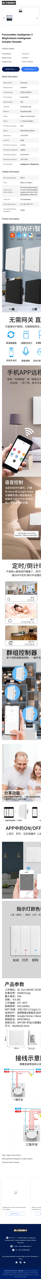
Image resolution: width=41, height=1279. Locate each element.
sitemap (20, 1271)
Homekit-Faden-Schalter (10, 1162)
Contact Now (29, 69)
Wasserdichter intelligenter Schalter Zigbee (17, 1159)
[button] (5, 1195)
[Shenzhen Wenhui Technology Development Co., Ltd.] (9, 2)
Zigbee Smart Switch (13, 1155)
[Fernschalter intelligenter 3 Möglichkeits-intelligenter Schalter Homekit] (20, 10)
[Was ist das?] (17, 1262)
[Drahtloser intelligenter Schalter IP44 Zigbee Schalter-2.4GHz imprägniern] (15, 1192)
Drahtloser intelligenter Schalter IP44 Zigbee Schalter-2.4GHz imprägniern (14, 1208)
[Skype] (20, 1262)
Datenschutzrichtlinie (10, 1271)
